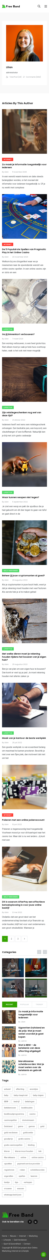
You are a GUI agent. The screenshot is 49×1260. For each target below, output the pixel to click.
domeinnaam (28, 1120)
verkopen (28, 1182)
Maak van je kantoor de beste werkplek (24, 738)
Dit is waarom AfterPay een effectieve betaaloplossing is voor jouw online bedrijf (23, 904)
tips (16, 1182)
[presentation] (39, 952)
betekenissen (10, 1108)
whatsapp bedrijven (12, 1195)
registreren (9, 1170)
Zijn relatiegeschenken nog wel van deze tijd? (21, 414)
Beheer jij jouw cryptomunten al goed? (23, 575)
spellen (22, 1176)
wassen (20, 1188)
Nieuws (13, 1236)
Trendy (39, 1004)
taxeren (34, 1176)
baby (6, 1095)
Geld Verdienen (11, 571)
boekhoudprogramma (14, 1114)
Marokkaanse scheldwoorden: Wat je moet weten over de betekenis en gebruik (31, 1066)
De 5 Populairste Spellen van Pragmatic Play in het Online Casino (24, 251)
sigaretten (8, 1176)
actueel (7, 1089)
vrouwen (8, 1188)
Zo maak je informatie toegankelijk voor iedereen (24, 166)
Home (4, 1236)
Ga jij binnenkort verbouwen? (18, 334)
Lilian (23, 1022)
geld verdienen (11, 1133)
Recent (9, 1004)
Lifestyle (8, 329)
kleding (31, 1145)
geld (42, 1126)
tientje (7, 1182)
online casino (38, 1157)
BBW (6, 1101)
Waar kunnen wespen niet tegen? (20, 497)
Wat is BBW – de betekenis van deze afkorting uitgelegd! (29, 1048)
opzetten (8, 1164)
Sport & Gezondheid (12, 1244)
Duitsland (8, 1126)
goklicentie (28, 1133)
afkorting (20, 1089)
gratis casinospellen (13, 1145)
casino (32, 1114)
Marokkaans (9, 1157)
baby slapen (38, 1095)
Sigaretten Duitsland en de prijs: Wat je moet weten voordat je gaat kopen (31, 1032)
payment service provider (28, 1164)
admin (24, 1041)
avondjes (34, 1089)
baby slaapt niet (20, 1095)
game (20, 1126)
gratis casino (24, 1139)
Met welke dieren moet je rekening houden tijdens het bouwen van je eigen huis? (24, 656)
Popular (24, 1004)
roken (22, 1170)
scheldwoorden (37, 1170)
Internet (8, 159)
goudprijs (8, 1139)
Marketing (33, 1236)
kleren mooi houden (24, 1151)
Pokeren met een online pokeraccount (23, 820)
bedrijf (17, 1101)
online (23, 1157)
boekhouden (27, 1108)
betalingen (29, 1101)
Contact (27, 1244)
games (32, 1126)
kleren (7, 1151)
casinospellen (10, 1120)
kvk (40, 1151)
